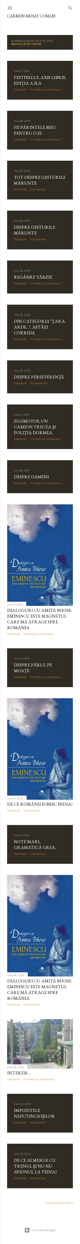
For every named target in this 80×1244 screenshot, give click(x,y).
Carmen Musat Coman (31, 15)
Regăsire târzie (33, 277)
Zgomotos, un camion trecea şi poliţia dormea (35, 426)
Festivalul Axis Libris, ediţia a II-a (40, 80)
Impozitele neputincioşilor (34, 1113)
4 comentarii (38, 239)
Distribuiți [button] (20, 89)
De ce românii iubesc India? (40, 804)
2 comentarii (38, 189)
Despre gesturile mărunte (34, 230)
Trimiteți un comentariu (45, 89)
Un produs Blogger (44, 1230)
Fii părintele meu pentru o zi (35, 130)
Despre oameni (31, 477)
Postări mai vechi (59, 1203)
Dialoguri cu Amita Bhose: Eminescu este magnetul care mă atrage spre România (39, 618)
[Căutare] (70, 7)
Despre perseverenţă (39, 377)
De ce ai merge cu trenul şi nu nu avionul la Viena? (35, 1166)
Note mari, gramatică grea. (35, 844)
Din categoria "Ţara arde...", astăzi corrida (39, 327)
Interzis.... (19, 1073)
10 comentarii (39, 383)
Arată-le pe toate (26, 44)
